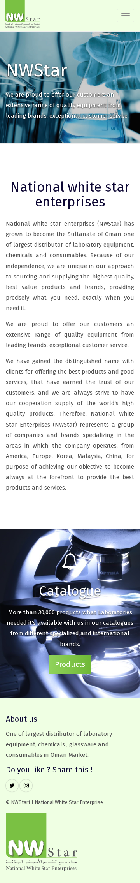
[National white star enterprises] (22, 15)
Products (70, 664)
